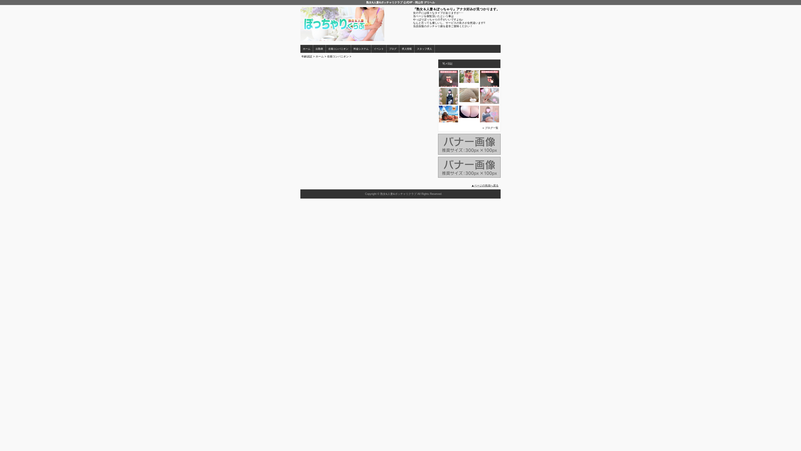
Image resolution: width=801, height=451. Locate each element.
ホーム (306, 48)
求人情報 (407, 48)
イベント (379, 48)
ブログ (393, 48)
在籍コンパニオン (338, 48)
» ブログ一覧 (490, 127)
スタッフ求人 (424, 48)
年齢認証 (306, 56)
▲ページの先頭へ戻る (485, 185)
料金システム (361, 48)
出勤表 (319, 48)
